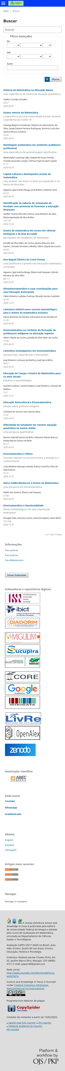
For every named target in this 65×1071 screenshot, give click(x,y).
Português (10, 850)
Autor (10, 63)
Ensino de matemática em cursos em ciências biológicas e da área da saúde (29, 234)
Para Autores (11, 555)
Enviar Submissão (16, 575)
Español (9, 845)
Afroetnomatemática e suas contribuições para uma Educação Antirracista (30, 290)
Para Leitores (11, 550)
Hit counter (13, 1029)
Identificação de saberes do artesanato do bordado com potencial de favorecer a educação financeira (31, 206)
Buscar (55, 79)
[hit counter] (21, 1022)
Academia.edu (13, 814)
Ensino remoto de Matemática (31, 116)
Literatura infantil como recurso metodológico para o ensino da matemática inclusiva (30, 311)
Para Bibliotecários (14, 560)
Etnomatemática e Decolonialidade (26, 509)
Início (6, 10)
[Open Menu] (3, 3)
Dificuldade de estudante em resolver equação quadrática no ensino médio (30, 428)
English (9, 840)
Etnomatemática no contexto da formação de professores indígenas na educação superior (29, 331)
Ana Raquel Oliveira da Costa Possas (32, 263)
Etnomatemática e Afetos (30, 457)
